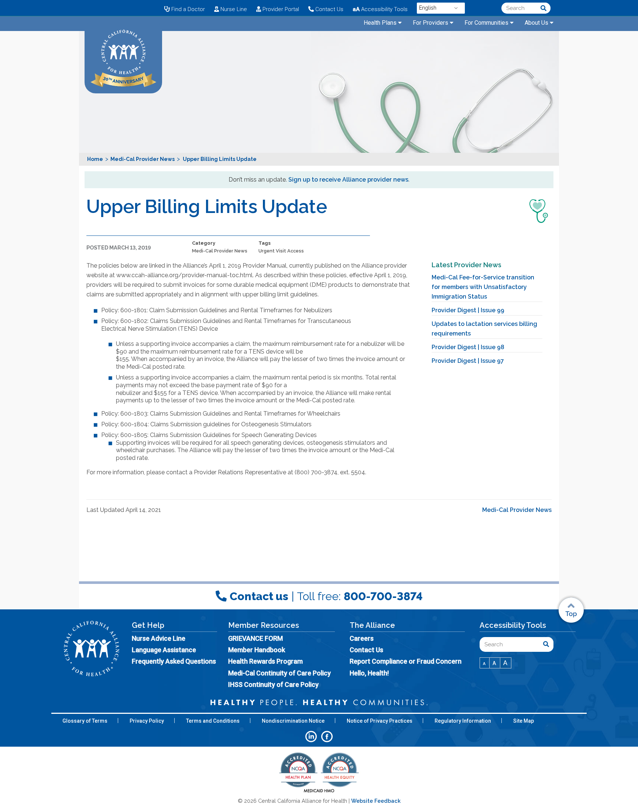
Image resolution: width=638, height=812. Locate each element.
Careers (362, 638)
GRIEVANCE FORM (255, 638)
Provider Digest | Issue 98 (468, 347)
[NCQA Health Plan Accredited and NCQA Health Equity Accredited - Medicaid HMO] (319, 792)
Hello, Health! (369, 673)
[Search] (543, 8)
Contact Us (366, 650)
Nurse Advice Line (158, 638)
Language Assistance (164, 650)
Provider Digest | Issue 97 (468, 360)
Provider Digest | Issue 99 (468, 310)
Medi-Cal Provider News (219, 251)
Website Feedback (376, 801)
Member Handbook (256, 650)
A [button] (484, 663)
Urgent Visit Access (281, 251)
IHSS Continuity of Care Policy (273, 684)
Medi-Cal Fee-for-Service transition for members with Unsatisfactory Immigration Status (483, 287)
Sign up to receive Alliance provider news (348, 179)
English (427, 8)
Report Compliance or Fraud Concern (406, 661)
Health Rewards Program (265, 661)
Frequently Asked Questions (174, 661)
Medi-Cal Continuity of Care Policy (279, 673)
